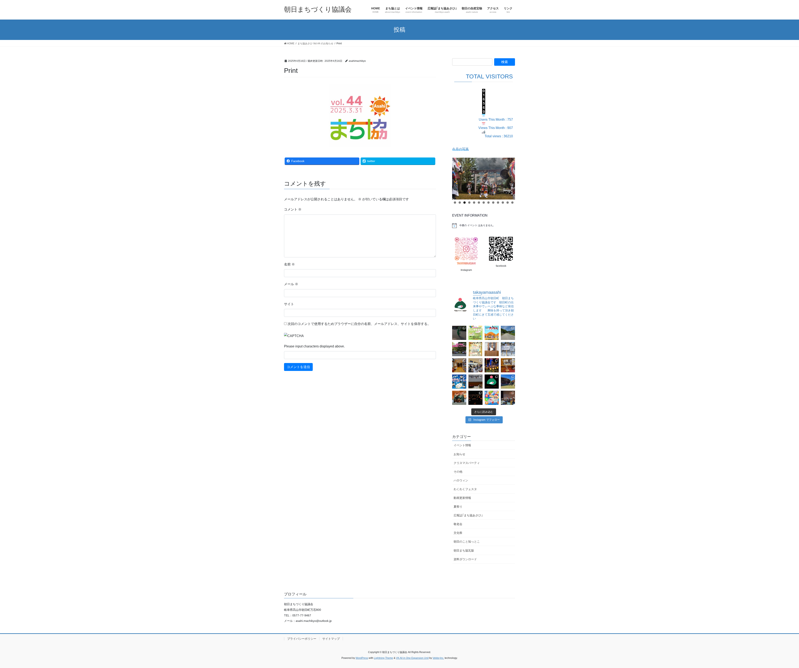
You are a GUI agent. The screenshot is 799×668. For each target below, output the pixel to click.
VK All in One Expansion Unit (412, 658)
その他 (458, 471)
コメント (292, 209)
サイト (289, 304)
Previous (457, 177)
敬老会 (458, 524)
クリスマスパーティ (467, 463)
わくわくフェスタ (465, 489)
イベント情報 (462, 445)
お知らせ (459, 454)
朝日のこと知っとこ (467, 541)
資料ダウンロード (465, 559)
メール (291, 284)
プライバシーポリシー (301, 638)
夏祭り (458, 506)
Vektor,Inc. (438, 658)
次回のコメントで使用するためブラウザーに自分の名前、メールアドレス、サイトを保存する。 (359, 324)
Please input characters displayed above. (314, 346)
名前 (289, 264)
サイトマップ (331, 638)
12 (507, 202)
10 (498, 202)
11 (503, 202)
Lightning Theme (383, 658)
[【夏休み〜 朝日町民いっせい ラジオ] (459, 333)
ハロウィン (461, 480)
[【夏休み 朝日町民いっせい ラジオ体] (475, 333)
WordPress (362, 658)
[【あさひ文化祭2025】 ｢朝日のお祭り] (459, 398)
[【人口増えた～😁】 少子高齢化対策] (508, 333)
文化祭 (458, 532)
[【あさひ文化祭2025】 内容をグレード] (492, 398)
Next (510, 177)
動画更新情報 (462, 497)
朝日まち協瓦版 (464, 550)
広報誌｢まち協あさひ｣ (468, 515)
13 (512, 202)
